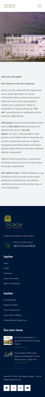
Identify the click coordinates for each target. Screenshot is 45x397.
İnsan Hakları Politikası (13, 315)
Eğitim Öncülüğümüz (12, 283)
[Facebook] (7, 388)
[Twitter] (14, 388)
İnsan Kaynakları (10, 300)
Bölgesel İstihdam (11, 305)
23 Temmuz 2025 (20, 363)
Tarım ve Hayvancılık (12, 310)
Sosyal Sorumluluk (11, 278)
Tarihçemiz (8, 273)
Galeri (6, 263)
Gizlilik (6, 268)
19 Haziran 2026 (20, 347)
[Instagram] (21, 388)
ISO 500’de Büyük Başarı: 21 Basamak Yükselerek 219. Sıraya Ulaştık (27, 340)
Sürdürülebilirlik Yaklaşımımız (15, 320)
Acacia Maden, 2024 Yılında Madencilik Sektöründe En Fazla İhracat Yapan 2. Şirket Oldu (26, 356)
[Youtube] (27, 388)
